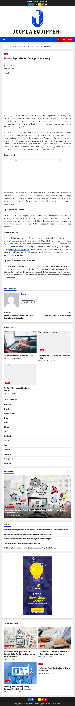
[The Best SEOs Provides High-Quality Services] (20, 374)
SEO (6, 54)
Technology (7, 454)
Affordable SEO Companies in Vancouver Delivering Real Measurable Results (32, 512)
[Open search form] (54, 39)
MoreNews (46, 704)
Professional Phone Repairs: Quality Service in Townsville (22, 543)
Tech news (7, 450)
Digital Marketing (9, 413)
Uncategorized (8, 459)
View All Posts (28, 302)
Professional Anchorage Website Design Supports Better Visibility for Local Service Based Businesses (36, 529)
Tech (5, 445)
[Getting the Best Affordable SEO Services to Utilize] (54, 342)
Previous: (18, 315)
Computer (7, 409)
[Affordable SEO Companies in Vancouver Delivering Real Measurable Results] (37, 496)
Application (7, 404)
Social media (8, 436)
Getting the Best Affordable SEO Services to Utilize (54, 356)
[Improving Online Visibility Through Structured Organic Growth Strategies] (20, 673)
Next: (58, 313)
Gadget (6, 418)
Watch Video (67, 39)
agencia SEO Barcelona (19, 249)
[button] (4, 39)
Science (6, 427)
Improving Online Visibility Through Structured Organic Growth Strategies (27, 538)
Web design (7, 463)
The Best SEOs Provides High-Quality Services (17, 389)
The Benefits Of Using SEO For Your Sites (18, 355)
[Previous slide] (67, 471)
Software (7, 440)
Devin (7, 63)
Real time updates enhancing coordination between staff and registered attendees (30, 548)
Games (6, 422)
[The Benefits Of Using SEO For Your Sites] (20, 342)
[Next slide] (70, 471)
